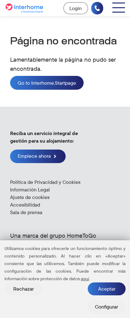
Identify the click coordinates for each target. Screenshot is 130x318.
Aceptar (106, 289)
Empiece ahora (35, 156)
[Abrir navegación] (118, 8)
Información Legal (30, 189)
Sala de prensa (26, 212)
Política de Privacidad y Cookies (45, 182)
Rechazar (23, 289)
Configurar (106, 307)
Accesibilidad (25, 205)
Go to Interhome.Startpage (47, 83)
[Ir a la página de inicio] (25, 8)
